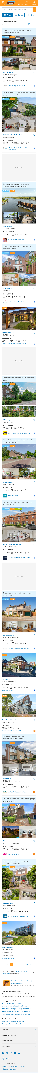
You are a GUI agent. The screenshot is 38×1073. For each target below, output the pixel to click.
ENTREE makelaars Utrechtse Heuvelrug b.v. (18, 148)
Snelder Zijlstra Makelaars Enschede (20, 558)
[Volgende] (30, 964)
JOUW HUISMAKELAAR (16, 240)
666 (27, 964)
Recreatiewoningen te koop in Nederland (16, 1014)
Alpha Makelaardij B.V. (9, 958)
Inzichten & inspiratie (9, 1035)
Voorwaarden (13, 1067)
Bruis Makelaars (13, 496)
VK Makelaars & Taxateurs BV (11, 731)
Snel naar (5, 1030)
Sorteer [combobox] (33, 24)
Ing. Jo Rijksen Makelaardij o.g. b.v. (20, 433)
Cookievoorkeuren (9, 1069)
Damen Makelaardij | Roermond (18, 648)
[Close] (33, 972)
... (22, 964)
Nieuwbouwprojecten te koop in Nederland (16, 1011)
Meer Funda (6, 1046)
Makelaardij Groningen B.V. (17, 86)
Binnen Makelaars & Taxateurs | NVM (14, 344)
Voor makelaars (7, 1041)
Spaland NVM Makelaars (16, 302)
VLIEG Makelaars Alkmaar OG (18, 916)
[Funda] (11, 3)
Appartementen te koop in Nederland (14, 1006)
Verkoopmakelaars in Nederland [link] (12, 1024)
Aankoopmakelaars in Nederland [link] (13, 1021)
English (7, 1059)
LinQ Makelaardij (7, 690)
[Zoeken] (34, 9)
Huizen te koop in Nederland (11, 1003)
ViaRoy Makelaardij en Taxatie (18, 792)
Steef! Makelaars (13, 854)
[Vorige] (7, 964)
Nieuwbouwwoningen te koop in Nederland (16, 1009)
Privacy (4, 1067)
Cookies (22, 1067)
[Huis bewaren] (34, 72)
